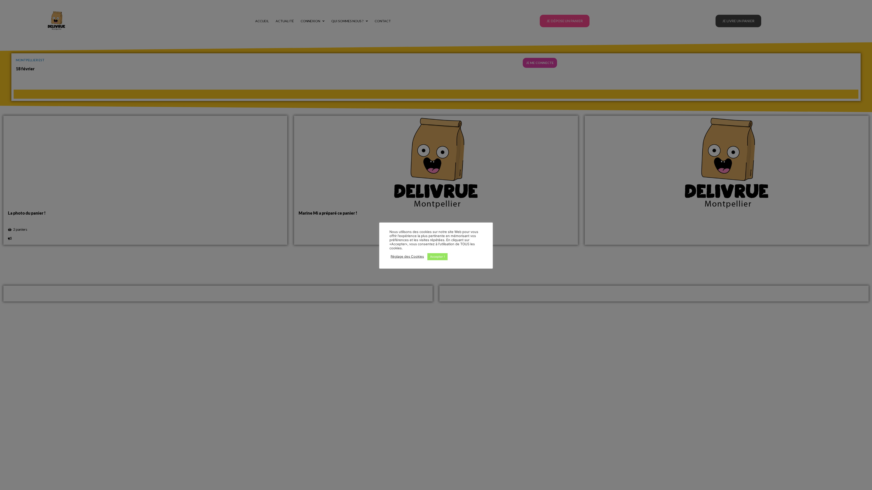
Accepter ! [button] (437, 256)
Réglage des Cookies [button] (407, 257)
